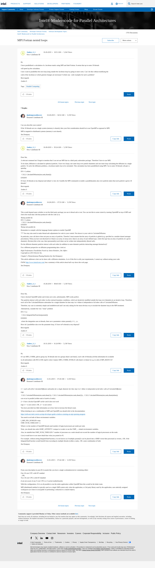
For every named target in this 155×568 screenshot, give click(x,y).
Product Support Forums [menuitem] (59, 9)
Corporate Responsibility (92, 540)
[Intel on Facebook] (31, 545)
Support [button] (26, 4)
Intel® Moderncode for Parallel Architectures (32, 34)
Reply (129, 94)
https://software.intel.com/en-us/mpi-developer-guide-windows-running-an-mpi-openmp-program (58, 421)
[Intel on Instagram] (52, 545)
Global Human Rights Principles (91, 557)
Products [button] (15, 4)
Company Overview (37, 540)
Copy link (115, 138)
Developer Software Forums (40, 31)
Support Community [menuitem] (9, 9)
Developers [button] (51, 4)
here (78, 521)
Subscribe (111, 40)
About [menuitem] (22, 9)
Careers (79, 540)
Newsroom (62, 540)
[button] (133, 52)
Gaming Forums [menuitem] (78, 9)
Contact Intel (51, 540)
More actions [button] (127, 40)
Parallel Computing (34, 86)
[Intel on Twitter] (36, 545)
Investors (70, 540)
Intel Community (22, 31)
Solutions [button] (38, 4)
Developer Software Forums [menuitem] (37, 9)
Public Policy (116, 540)
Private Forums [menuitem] (102, 9)
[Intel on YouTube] (47, 545)
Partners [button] (64, 4)
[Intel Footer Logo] (20, 549)
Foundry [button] (75, 4)
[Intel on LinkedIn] (41, 545)
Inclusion (106, 540)
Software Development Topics (61, 31)
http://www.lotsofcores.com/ (36, 262)
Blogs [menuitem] (90, 9)
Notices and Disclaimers (102, 556)
